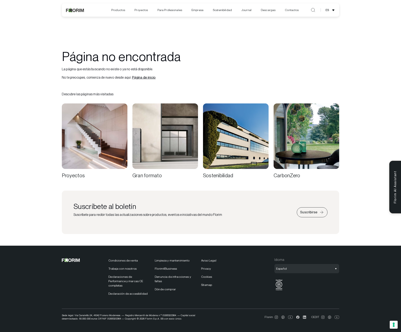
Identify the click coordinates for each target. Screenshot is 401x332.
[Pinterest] (283, 317)
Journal (246, 10)
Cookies (206, 276)
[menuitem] (118, 10)
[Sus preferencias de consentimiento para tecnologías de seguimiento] (394, 325)
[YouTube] (290, 317)
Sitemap (206, 285)
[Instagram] (276, 317)
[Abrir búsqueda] (313, 10)
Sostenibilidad (222, 10)
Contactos (292, 10)
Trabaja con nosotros (122, 268)
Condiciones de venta (123, 260)
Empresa (197, 10)
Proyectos (141, 10)
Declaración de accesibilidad (128, 293)
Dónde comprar (165, 289)
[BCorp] (279, 290)
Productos (118, 10)
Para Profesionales (169, 10)
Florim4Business (166, 268)
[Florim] (75, 10)
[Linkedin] (304, 317)
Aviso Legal (208, 260)
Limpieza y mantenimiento (172, 260)
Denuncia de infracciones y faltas (173, 279)
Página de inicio (144, 77)
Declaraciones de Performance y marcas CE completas (125, 281)
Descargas (268, 10)
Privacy (206, 268)
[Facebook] (297, 317)
